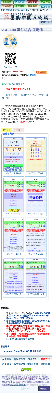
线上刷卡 (6, 364)
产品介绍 (19, 2)
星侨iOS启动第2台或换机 (21, 339)
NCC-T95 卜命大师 (14, 254)
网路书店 (32, 6)
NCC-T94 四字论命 (36, 214)
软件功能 (6, 130)
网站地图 (45, 364)
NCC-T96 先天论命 (36, 254)
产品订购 (45, 2)
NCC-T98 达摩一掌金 (35, 294)
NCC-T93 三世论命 (14, 214)
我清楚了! (44, 389)
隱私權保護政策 (18, 384)
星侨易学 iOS (12, 10)
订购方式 (45, 359)
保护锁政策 (19, 364)
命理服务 (19, 6)
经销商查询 (32, 364)
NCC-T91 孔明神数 (14, 173)
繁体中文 (45, 22)
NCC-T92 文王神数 (36, 173)
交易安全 (32, 359)
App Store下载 (10, 67)
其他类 (24, 10)
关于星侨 (6, 359)
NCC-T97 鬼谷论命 (14, 294)
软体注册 (6, 6)
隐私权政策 (19, 359)
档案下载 (32, 2)
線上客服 (45, 6)
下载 (18, 130)
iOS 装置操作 (18, 84)
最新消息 (6, 2)
